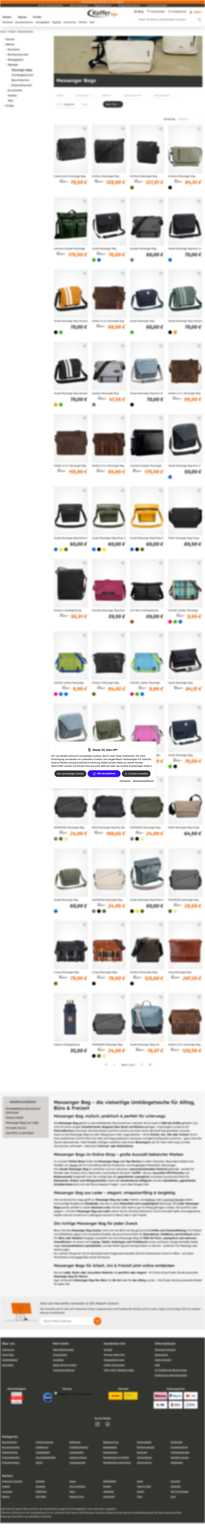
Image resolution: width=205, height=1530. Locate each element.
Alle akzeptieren (106, 773)
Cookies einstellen (138, 773)
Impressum (125, 781)
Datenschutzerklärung (143, 781)
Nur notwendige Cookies (70, 773)
